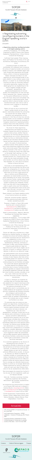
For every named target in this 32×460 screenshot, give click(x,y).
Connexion (5, 2)
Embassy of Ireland (21, 450)
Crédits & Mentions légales (16, 443)
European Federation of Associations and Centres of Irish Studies (7, 450)
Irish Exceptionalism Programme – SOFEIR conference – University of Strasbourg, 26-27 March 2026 (16, 415)
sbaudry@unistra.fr (11, 206)
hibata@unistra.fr (8, 208)
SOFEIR (16, 456)
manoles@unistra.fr (9, 210)
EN (29, 1)
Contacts (3, 443)
